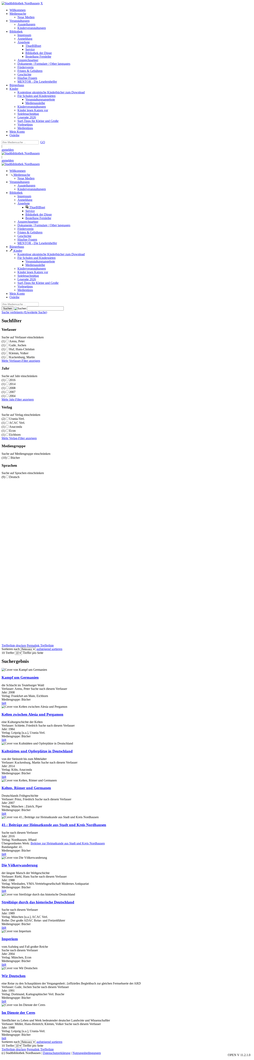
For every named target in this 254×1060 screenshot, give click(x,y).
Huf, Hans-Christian (22, 349)
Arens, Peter (17, 341)
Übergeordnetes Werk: (16, 843)
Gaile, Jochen (17, 345)
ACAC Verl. (17, 422)
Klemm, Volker (18, 353)
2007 (12, 392)
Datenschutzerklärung (56, 1053)
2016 (12, 380)
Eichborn (15, 434)
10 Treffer (8, 652)
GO (42, 142)
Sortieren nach (11, 649)
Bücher (15, 457)
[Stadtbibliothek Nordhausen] (21, 3)
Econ (12, 430)
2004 (12, 396)
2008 (12, 388)
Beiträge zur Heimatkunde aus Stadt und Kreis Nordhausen (68, 843)
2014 (12, 384)
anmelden (8, 149)
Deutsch (14, 477)
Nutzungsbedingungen (86, 1053)
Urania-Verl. (17, 418)
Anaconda (15, 426)
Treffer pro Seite (33, 652)
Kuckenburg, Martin (22, 357)
